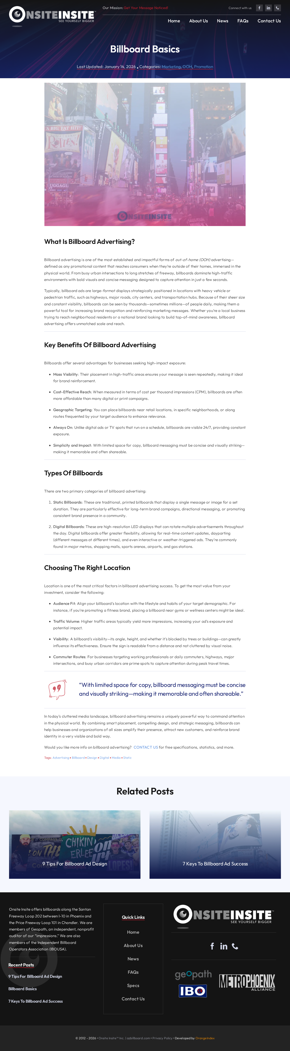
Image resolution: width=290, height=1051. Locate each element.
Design (92, 758)
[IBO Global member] (193, 984)
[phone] (277, 8)
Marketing (171, 66)
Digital (104, 758)
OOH (187, 66)
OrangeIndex (205, 1038)
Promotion (203, 66)
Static (127, 758)
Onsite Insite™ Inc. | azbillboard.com (124, 1038)
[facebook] (259, 8)
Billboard (78, 758)
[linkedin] (268, 8)
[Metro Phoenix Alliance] (247, 975)
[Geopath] (193, 969)
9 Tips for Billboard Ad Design (35, 976)
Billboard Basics (22, 988)
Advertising (61, 758)
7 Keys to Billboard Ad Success (35, 1001)
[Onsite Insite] (224, 906)
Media (116, 758)
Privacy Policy (162, 1038)
